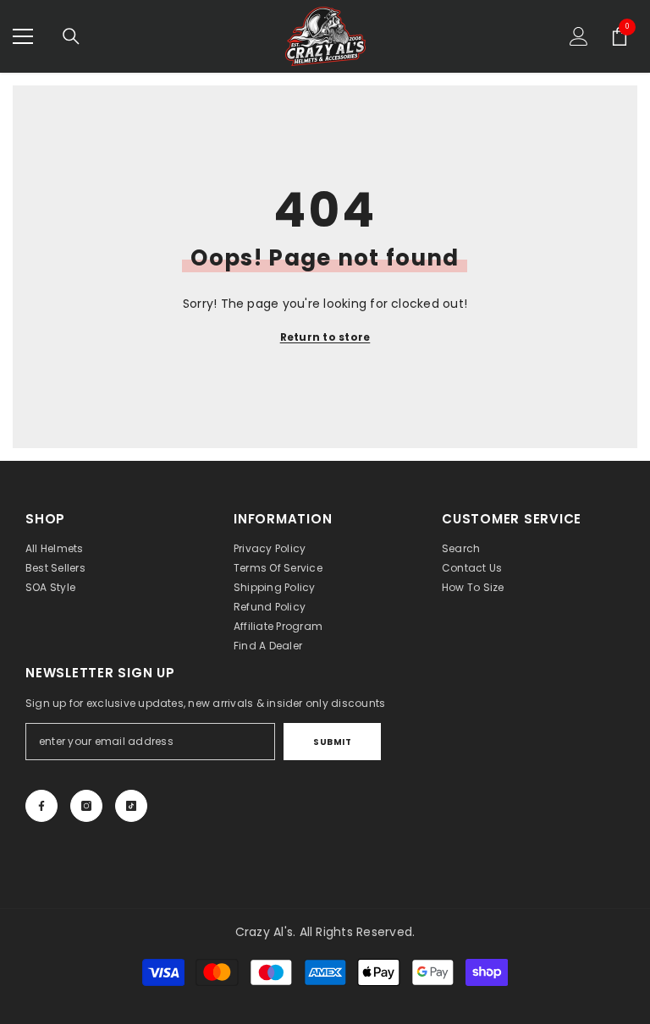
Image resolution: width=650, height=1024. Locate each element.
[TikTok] (131, 806)
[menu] (23, 36)
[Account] (579, 36)
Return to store (325, 337)
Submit (332, 742)
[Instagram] (86, 806)
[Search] (71, 36)
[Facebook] (41, 806)
